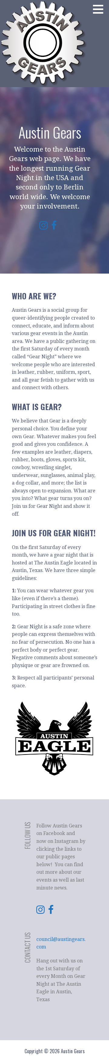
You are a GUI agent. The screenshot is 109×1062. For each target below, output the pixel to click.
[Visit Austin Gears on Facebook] (54, 227)
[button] (100, 9)
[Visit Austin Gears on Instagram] (43, 227)
